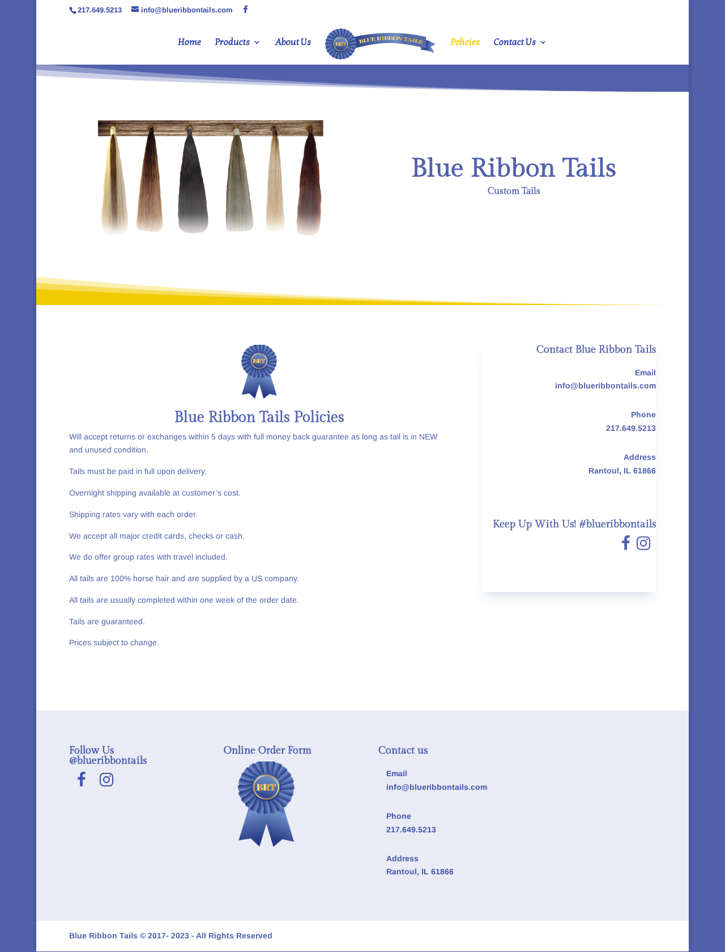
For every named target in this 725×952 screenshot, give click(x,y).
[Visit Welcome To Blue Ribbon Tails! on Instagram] (643, 546)
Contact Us (515, 43)
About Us (293, 43)
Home (189, 43)
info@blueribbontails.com (605, 385)
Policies (465, 43)
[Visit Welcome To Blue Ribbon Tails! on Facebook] (625, 546)
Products (232, 43)
